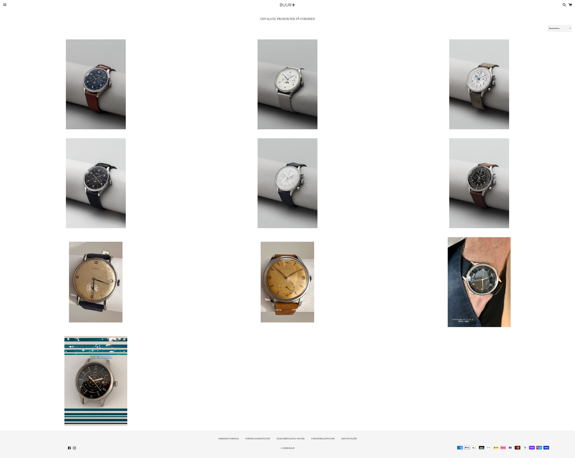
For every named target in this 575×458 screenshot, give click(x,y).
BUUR (291, 448)
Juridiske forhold (228, 439)
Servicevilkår (349, 439)
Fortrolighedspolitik (257, 439)
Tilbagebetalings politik (291, 439)
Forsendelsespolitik (323, 439)
